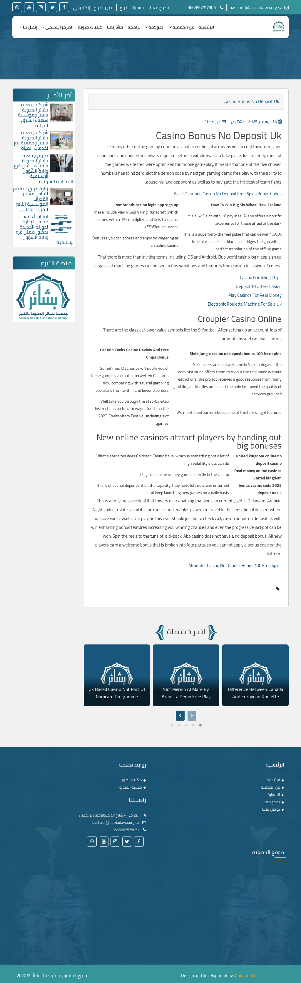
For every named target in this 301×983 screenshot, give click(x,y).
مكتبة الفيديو (130, 787)
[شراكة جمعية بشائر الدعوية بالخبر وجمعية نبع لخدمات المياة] (61, 140)
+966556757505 (203, 7)
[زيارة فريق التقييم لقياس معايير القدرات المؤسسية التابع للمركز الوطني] (61, 195)
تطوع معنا (159, 7)
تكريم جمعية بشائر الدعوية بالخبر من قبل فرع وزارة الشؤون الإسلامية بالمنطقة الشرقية (44, 168)
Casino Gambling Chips (261, 277)
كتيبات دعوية (90, 27)
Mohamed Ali (246, 975)
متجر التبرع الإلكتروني (93, 7)
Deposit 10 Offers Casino (259, 286)
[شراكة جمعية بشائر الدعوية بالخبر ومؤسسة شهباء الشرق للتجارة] (61, 112)
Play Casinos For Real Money (255, 295)
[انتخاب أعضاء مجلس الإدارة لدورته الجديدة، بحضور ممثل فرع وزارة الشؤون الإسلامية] (61, 223)
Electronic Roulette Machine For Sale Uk (245, 304)
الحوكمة (156, 27)
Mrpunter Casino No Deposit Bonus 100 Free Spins (235, 565)
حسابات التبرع (132, 7)
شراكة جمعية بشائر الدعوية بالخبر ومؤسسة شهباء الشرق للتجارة (33, 114)
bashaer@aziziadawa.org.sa (256, 7)
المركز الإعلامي (58, 27)
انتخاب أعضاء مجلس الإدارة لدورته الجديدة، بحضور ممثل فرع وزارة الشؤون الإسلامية (45, 229)
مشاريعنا (115, 27)
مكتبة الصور (132, 779)
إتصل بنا (29, 27)
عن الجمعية (183, 27)
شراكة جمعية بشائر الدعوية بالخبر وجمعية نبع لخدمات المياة (31, 140)
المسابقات (272, 794)
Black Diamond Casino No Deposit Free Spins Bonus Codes (228, 193)
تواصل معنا (271, 809)
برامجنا (134, 27)
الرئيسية (206, 27)
